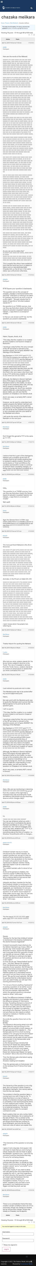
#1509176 (31, 1129)
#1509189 (31, 1190)
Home (2, 23)
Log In (6, 1249)
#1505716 (31, 442)
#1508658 (31, 838)
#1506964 (31, 674)
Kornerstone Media (26, 1264)
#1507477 (31, 802)
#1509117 (31, 1072)
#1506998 (31, 775)
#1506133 (31, 506)
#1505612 (31, 43)
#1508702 (31, 922)
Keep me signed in (10, 1245)
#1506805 (31, 630)
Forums (7, 23)
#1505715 (31, 422)
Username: (6, 1232)
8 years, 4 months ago (13, 28)
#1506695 (31, 531)
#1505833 (31, 474)
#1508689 (31, 903)
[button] (1, 1)
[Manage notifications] (31, 1261)
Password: (6, 1238)
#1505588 (31, 323)
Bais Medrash (14, 23)
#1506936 (31, 647)
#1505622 (31, 275)
